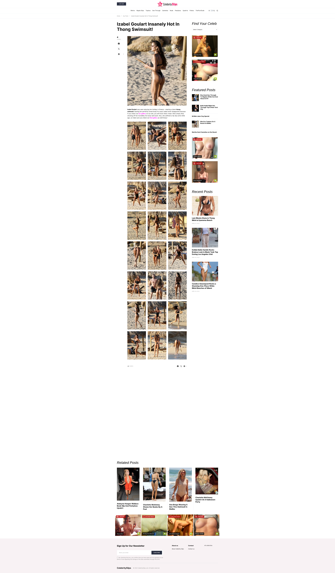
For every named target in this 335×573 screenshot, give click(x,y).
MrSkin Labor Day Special (200, 116)
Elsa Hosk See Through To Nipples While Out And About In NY (209, 96)
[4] (195, 124)
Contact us (191, 549)
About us (175, 545)
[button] (212, 10)
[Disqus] (157, 389)
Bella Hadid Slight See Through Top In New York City (209, 107)
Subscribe (157, 552)
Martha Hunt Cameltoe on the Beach (204, 132)
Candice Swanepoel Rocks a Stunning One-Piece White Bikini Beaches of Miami (204, 286)
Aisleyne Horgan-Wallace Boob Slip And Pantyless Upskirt (127, 506)
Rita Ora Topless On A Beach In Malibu (207, 122)
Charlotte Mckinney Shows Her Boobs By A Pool (152, 507)
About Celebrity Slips (178, 549)
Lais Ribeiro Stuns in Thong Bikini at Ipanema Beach (203, 219)
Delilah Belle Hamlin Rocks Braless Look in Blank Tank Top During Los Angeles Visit (205, 252)
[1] (195, 97)
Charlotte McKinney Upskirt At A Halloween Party (205, 499)
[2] (195, 108)
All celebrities (208, 545)
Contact (191, 545)
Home (118, 16)
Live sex (121, 4)
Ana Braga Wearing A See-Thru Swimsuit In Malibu (178, 507)
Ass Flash (125, 16)
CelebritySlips (124, 568)
